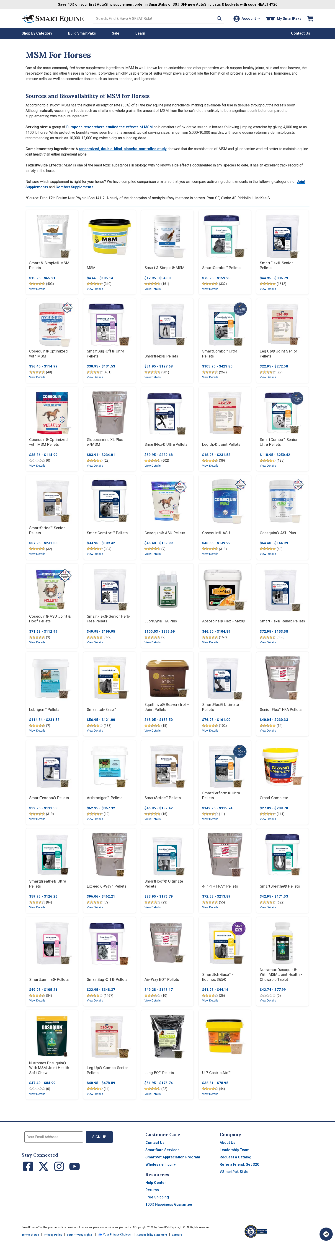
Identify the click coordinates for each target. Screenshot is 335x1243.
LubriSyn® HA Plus (160, 621)
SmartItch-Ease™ (101, 709)
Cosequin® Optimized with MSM (48, 353)
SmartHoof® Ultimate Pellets (163, 883)
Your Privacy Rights (79, 1234)
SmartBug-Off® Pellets (107, 979)
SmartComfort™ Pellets (107, 533)
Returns (152, 1190)
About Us (227, 1142)
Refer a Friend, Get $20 (239, 1164)
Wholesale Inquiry (160, 1164)
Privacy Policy (53, 1234)
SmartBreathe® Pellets (280, 886)
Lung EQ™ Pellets (159, 1073)
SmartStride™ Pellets (162, 798)
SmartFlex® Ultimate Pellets (220, 707)
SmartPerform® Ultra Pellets (221, 795)
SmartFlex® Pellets (161, 356)
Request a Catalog (235, 1157)
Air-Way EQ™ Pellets (161, 979)
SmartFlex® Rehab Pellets (282, 621)
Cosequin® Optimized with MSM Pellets (48, 442)
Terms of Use (30, 1234)
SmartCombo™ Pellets (221, 268)
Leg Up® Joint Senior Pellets (278, 353)
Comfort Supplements (74, 187)
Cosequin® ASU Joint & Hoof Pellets (50, 619)
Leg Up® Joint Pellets (221, 444)
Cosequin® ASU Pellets (164, 533)
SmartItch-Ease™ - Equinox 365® (218, 977)
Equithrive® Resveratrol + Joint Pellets (166, 707)
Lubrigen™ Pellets (44, 709)
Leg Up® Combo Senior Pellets (107, 1070)
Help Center (155, 1182)
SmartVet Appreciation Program (172, 1157)
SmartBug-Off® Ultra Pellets (105, 353)
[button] (219, 18)
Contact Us (155, 1142)
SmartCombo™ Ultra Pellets (219, 353)
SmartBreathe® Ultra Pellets (47, 883)
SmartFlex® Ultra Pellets (166, 444)
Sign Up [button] (99, 1137)
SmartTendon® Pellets (49, 798)
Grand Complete (274, 798)
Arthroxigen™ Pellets (104, 798)
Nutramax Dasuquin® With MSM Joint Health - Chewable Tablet (281, 975)
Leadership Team (234, 1150)
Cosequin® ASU (216, 533)
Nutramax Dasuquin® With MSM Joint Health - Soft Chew (50, 1068)
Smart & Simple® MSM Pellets (49, 265)
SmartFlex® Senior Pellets (276, 265)
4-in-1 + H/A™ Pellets (220, 886)
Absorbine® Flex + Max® (223, 621)
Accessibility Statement (152, 1234)
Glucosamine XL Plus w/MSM (105, 442)
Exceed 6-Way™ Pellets (106, 886)
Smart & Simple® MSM (164, 268)
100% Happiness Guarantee (168, 1204)
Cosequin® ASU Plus (278, 533)
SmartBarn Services (162, 1150)
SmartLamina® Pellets (49, 979)
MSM (91, 268)
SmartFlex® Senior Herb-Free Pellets (109, 619)
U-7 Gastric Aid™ (216, 1073)
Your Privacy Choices (116, 1234)
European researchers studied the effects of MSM (109, 127)
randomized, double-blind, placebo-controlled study (123, 149)
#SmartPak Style (234, 1172)
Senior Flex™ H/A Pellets (281, 709)
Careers (177, 1234)
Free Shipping (157, 1197)
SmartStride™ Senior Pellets (47, 530)
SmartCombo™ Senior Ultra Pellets (279, 442)
